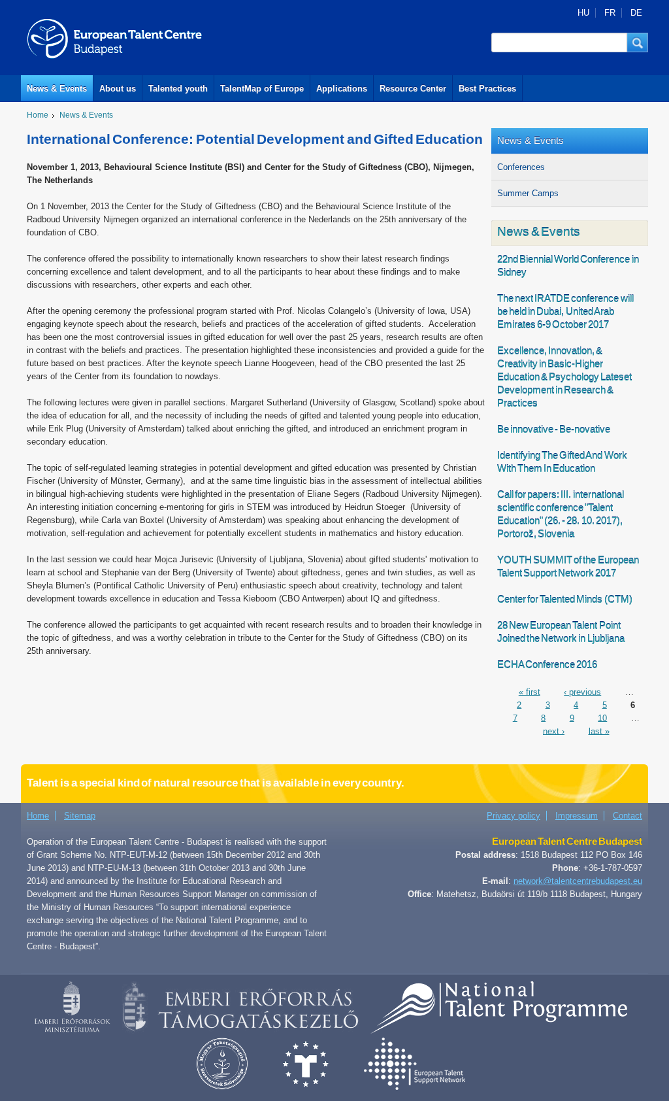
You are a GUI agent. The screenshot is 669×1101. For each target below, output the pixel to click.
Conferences (521, 167)
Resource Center (413, 88)
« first (529, 691)
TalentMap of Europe (262, 88)
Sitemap (79, 816)
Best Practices (487, 88)
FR (609, 13)
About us (117, 88)
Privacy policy (513, 816)
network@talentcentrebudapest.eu (578, 881)
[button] (637, 42)
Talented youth (178, 88)
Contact (627, 816)
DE (636, 13)
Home (37, 115)
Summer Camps (528, 193)
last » (599, 731)
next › (553, 731)
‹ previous (582, 691)
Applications (341, 88)
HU (583, 13)
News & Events (57, 88)
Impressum (576, 816)
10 (602, 717)
